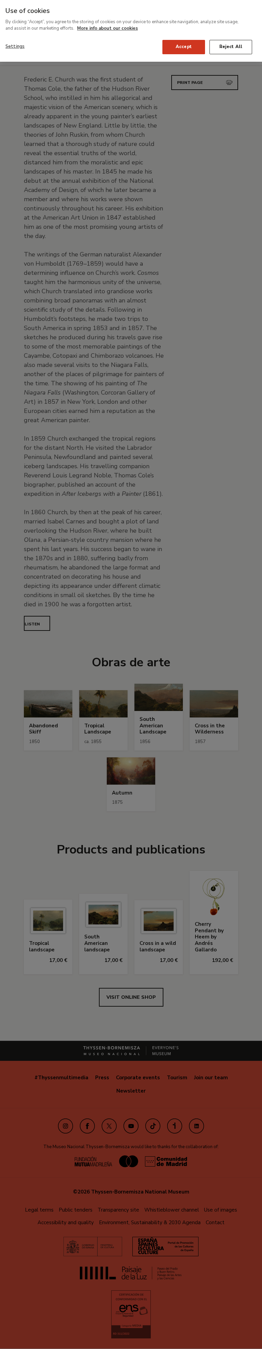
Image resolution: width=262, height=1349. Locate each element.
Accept (184, 47)
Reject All (230, 47)
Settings (15, 46)
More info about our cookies (107, 28)
